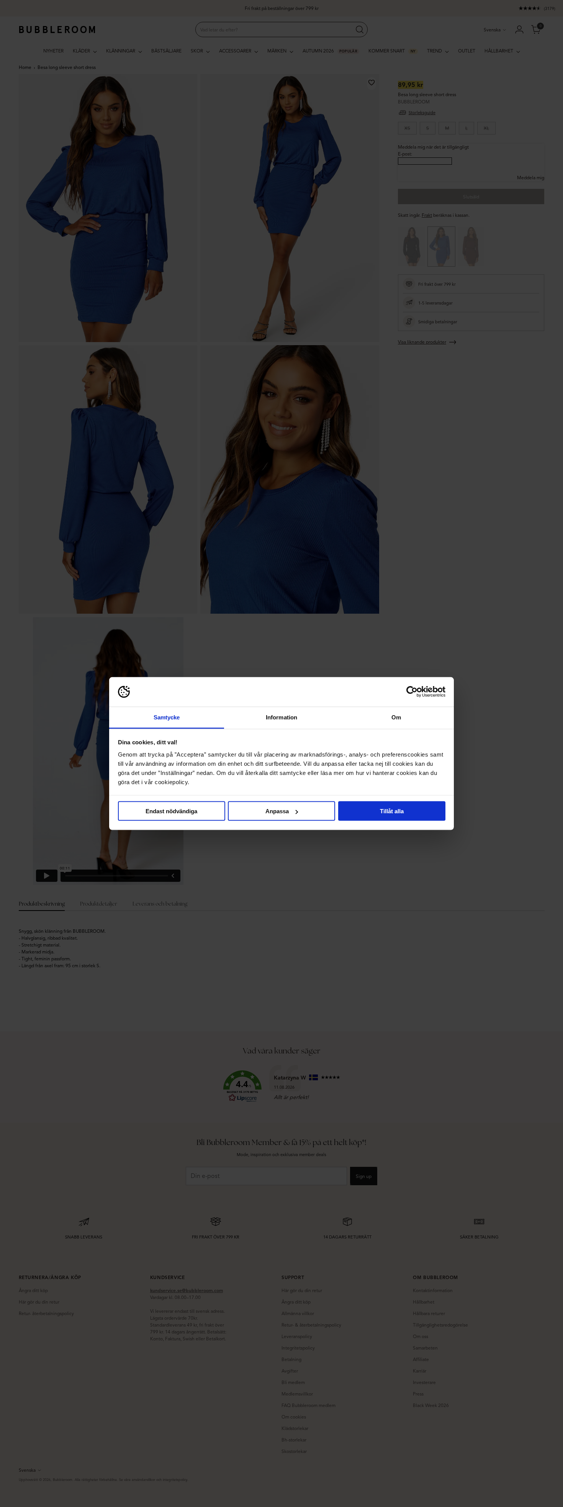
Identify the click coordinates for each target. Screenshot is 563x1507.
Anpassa (277, 811)
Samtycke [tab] (167, 717)
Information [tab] (281, 717)
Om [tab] (396, 717)
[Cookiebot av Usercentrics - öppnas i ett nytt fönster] (411, 692)
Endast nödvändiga (171, 811)
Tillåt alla (392, 811)
